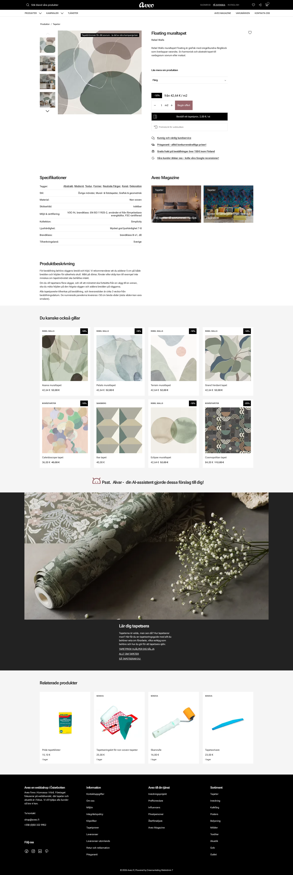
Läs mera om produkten (164, 70)
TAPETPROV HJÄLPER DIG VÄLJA (136, 649)
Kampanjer (52, 13)
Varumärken (243, 13)
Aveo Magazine (222, 13)
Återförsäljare (155, 820)
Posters (214, 814)
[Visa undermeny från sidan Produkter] (40, 13)
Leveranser (92, 834)
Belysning (215, 820)
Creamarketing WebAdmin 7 (160, 870)
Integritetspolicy (94, 814)
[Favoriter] (253, 5)
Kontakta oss (262, 13)
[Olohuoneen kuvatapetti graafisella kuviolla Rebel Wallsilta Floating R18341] (47, 100)
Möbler (214, 827)
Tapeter (56, 24)
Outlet (213, 854)
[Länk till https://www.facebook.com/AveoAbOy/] (26, 851)
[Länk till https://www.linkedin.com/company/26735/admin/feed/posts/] (40, 851)
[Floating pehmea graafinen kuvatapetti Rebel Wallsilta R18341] (100, 72)
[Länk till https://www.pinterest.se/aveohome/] (46, 851)
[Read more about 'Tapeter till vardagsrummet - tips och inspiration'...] (228, 204)
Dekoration (136, 186)
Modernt (79, 186)
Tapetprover (92, 827)
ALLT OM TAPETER (129, 653)
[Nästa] (47, 111)
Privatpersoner (155, 814)
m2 (166, 105)
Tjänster (73, 13)
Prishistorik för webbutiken (171, 127)
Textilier (214, 834)
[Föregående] (47, 34)
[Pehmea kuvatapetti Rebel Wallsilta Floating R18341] (47, 81)
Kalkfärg (214, 807)
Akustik (214, 841)
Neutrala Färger (112, 186)
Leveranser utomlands (98, 841)
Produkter (31, 13)
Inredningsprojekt (157, 794)
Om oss (90, 800)
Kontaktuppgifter (95, 794)
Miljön (89, 807)
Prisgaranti (92, 854)
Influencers (154, 807)
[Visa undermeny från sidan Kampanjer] (62, 13)
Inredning (215, 800)
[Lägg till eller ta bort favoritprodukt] (250, 32)
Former (97, 186)
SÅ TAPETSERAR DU (130, 658)
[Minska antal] (154, 105)
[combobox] (197, 80)
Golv (212, 847)
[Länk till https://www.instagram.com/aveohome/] (33, 851)
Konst (125, 186)
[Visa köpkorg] (267, 5)
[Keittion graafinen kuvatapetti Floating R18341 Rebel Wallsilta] (47, 63)
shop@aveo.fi (31, 819)
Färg (155, 80)
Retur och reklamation (98, 847)
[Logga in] (260, 5)
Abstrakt (68, 186)
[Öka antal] (171, 105)
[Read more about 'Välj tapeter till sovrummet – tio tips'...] (176, 204)
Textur (88, 186)
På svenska (219, 5)
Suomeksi (205, 5)
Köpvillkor (91, 820)
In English (233, 5)
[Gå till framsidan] (146, 5)
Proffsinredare (155, 800)
